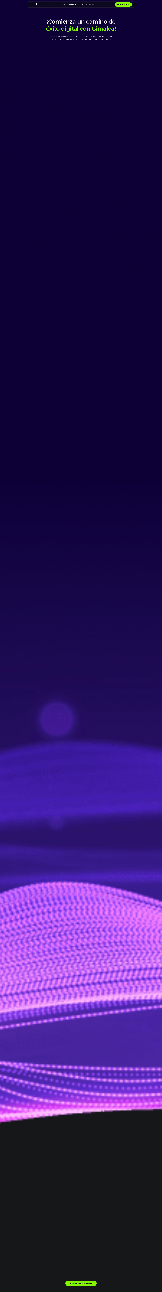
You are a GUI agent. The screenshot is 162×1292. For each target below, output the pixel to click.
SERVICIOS (73, 4)
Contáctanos (123, 4)
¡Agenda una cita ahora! (81, 1283)
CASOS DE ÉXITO (87, 4)
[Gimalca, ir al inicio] (35, 4)
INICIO (63, 4)
